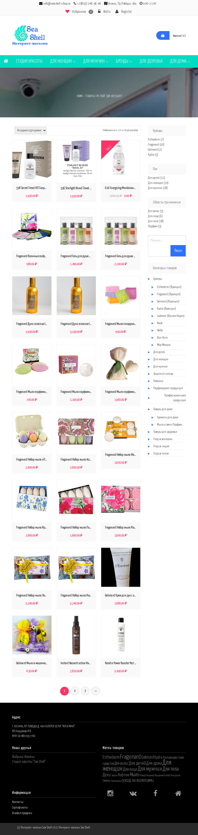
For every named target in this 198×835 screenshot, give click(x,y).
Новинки (158, 381)
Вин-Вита (162, 337)
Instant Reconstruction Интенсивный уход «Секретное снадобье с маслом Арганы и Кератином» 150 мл (77, 663)
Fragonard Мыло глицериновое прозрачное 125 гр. (122, 324)
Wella (160, 330)
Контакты (17, 802)
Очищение (150, 775)
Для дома (178, 61)
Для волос (153, 211)
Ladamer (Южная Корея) (171, 316)
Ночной (143, 775)
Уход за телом (161, 453)
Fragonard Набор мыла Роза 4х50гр (122, 527)
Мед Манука (164, 345)
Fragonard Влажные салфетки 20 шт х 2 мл (33, 256)
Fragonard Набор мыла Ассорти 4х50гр (77, 459)
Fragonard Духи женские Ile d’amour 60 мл (77, 324)
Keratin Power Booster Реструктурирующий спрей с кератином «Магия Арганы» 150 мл (122, 663)
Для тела (153, 221)
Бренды (122, 61)
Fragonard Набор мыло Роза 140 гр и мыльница (77, 595)
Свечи (107, 780)
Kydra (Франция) (166, 308)
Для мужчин (94, 61)
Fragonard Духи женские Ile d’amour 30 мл (33, 324)
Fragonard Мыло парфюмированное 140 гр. (33, 392)
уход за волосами (138, 780)
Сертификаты (20, 807)
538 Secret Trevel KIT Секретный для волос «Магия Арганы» (33, 188)
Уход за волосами (163, 439)
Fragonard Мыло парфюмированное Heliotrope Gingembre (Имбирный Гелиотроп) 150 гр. (77, 392)
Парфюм (153, 226)
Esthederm (154, 139)
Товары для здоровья (165, 432)
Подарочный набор (162, 775)
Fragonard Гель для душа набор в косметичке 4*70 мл (122, 256)
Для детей (154, 178)
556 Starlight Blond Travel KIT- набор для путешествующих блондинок (77, 188)
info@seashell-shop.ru (57, 3)
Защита (114, 775)
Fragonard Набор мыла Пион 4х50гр (77, 527)
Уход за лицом (161, 446)
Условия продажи (22, 813)
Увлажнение (116, 781)
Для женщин (61, 61)
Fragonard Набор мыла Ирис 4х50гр (33, 527)
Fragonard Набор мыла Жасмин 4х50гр (122, 454)
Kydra (151, 154)
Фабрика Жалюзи (23, 757)
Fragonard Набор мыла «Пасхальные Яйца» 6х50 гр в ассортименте (33, 459)
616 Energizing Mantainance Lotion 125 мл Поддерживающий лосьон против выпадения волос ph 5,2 (122, 188)
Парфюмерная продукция (168, 388)
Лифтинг (124, 775)
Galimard (153, 149)
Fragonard (153, 144)
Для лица (153, 216)
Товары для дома (163, 409)
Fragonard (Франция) (169, 294)
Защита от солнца (163, 373)
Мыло (134, 774)
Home (80, 96)
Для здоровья (151, 61)
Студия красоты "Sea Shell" (29, 761)
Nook (159, 323)
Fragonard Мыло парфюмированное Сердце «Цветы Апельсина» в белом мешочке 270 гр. (122, 392)
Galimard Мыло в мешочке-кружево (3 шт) (33, 663)
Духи (107, 775)
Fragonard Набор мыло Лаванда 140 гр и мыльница (33, 595)
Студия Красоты (29, 61)
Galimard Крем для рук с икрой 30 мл (122, 595)
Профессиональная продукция (175, 398)
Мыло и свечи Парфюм (169, 424)
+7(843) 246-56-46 (89, 3)
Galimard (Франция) (168, 301)
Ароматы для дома (167, 417)
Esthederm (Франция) (169, 287)
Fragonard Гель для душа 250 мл (77, 256)
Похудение (175, 775)
